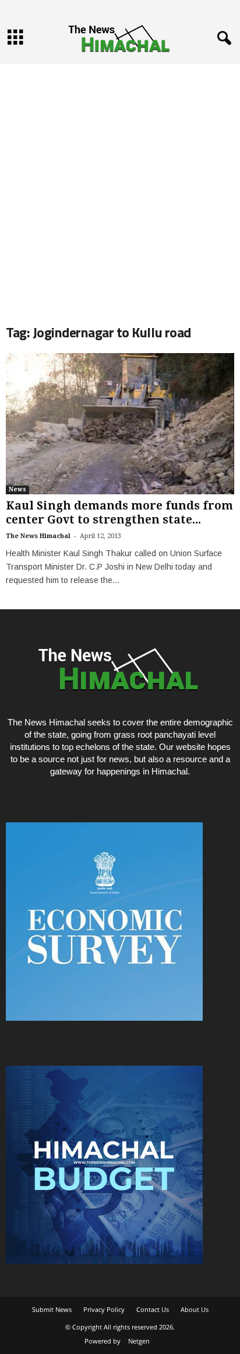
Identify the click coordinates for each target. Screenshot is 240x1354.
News (17, 489)
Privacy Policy (104, 1309)
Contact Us (152, 1309)
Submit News (52, 1309)
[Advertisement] (120, 184)
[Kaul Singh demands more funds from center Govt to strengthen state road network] (120, 423)
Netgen (139, 1340)
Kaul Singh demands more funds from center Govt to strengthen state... (119, 512)
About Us (195, 1309)
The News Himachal (38, 536)
